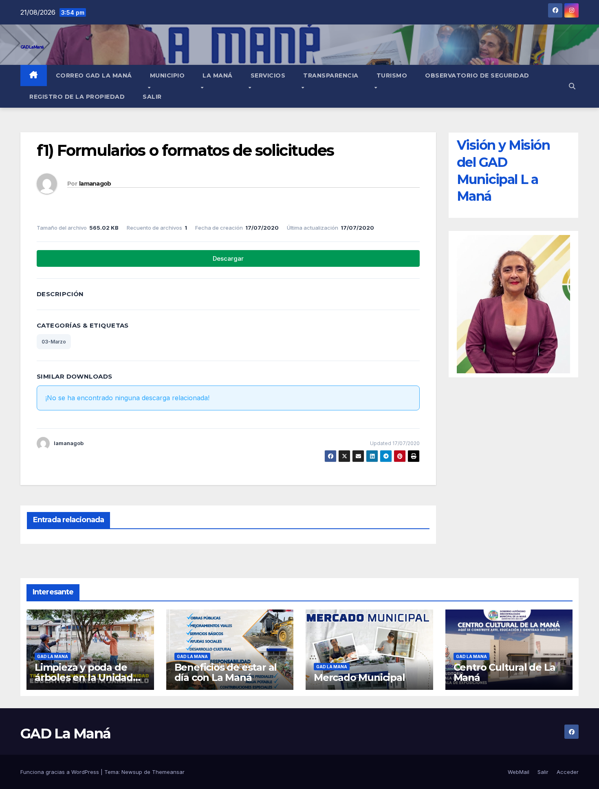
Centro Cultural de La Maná (504, 672)
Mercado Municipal (359, 677)
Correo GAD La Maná (94, 75)
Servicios (268, 75)
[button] (572, 86)
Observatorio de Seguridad (477, 75)
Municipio (167, 75)
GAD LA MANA (52, 656)
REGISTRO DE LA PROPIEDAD (77, 96)
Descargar (228, 258)
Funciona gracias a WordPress (60, 772)
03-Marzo (54, 342)
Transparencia (331, 75)
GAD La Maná (31, 47)
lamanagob (95, 183)
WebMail (518, 772)
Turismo (392, 75)
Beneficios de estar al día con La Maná (225, 672)
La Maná (218, 75)
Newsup (131, 772)
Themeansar (168, 772)
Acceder (568, 772)
